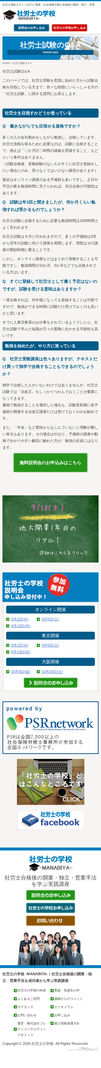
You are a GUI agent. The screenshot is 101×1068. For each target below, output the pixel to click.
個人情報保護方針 (67, 1023)
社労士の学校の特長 (31, 990)
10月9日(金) (20, 672)
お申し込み (62, 1015)
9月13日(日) (20, 626)
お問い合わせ (27, 1015)
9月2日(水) (19, 619)
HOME (6, 63)
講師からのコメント (68, 999)
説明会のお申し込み (31, 28)
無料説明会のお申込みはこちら (50, 462)
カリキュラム (63, 1007)
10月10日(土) (52, 672)
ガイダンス (25, 1007)
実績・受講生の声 (67, 990)
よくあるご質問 (28, 999)
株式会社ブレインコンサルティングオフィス (31, 1029)
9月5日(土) (50, 619)
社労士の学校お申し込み (69, 28)
